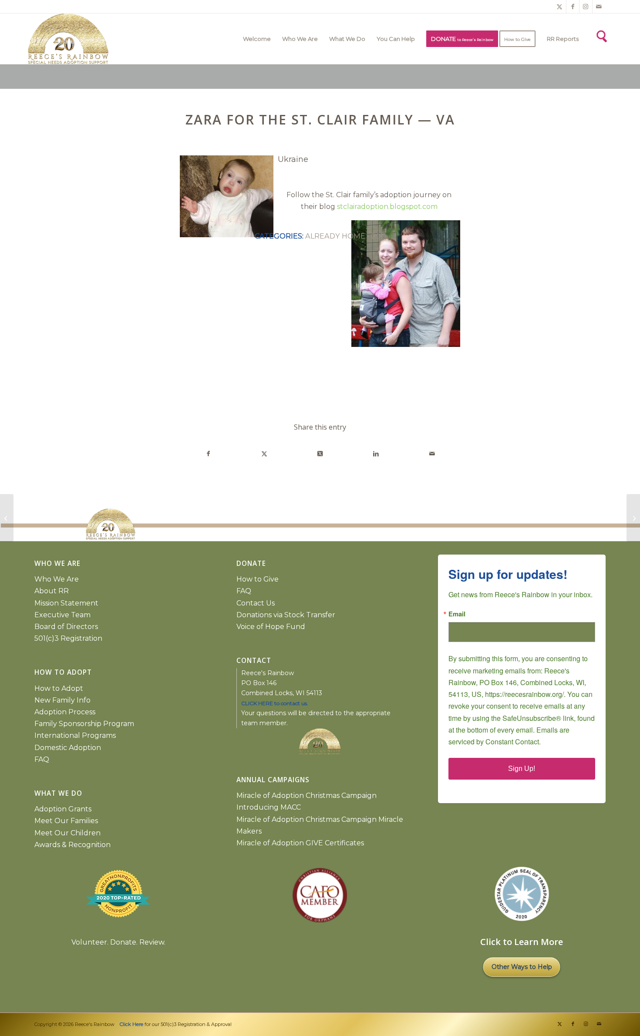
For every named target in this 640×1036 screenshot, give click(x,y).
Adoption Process (64, 712)
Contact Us (255, 603)
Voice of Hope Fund (270, 626)
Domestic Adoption (67, 747)
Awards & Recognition (72, 845)
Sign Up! (521, 768)
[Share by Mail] (432, 453)
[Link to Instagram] (585, 6)
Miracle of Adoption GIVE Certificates (300, 843)
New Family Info (62, 700)
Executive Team (62, 615)
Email (456, 614)
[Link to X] (559, 6)
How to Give (257, 579)
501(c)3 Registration (68, 638)
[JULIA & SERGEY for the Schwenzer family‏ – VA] (6, 518)
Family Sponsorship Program (84, 724)
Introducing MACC (268, 807)
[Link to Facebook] (572, 6)
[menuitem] (256, 38)
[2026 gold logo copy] (174, 38)
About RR (51, 591)
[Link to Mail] (599, 6)
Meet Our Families (66, 821)
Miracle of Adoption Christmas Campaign (306, 795)
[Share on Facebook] (208, 453)
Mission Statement (66, 603)
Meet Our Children (67, 833)
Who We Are (56, 579)
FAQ (41, 759)
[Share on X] (264, 453)
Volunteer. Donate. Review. (118, 942)
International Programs (75, 735)
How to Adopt (58, 688)
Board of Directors (66, 626)
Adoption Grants (62, 809)
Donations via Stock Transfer (285, 615)
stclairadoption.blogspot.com (387, 206)
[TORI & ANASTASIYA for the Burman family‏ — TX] (633, 518)
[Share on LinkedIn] (376, 453)
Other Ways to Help (522, 967)
